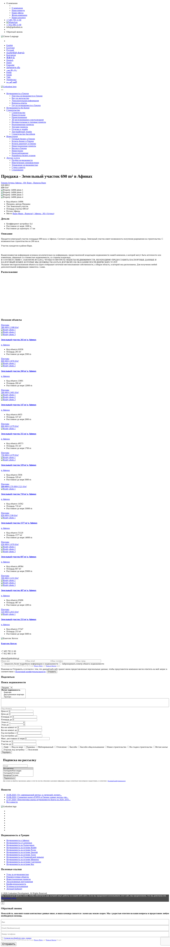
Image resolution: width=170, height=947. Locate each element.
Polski (9, 72)
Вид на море (17, 747)
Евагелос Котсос (9, 643)
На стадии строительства (140, 747)
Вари (43, 183)
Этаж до (4, 725)
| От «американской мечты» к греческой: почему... (34, 795)
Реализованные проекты (23, 124)
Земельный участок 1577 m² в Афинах (19, 523)
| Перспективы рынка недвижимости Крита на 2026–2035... (38, 799)
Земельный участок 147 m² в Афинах (18, 405)
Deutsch (9, 60)
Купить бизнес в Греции (23, 141)
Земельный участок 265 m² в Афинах (18, 340)
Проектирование (19, 117)
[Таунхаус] (13, 697)
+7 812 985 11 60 (13, 25)
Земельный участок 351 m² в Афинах (18, 434)
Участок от (6, 741)
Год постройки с (8, 733)
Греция (4, 183)
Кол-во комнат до (9, 730)
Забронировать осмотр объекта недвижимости (83, 664)
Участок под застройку (14, 750)
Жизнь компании (19, 15)
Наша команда (18, 10)
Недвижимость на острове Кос (20, 864)
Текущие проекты (20, 127)
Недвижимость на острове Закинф (22, 852)
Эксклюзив (33, 750)
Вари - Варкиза (34, 183)
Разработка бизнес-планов (23, 155)
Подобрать (6, 752)
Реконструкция (18, 115)
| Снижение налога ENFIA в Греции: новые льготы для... (37, 797)
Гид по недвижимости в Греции (26, 105)
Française (10, 65)
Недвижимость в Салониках (19, 843)
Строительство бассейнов (23, 134)
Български (11, 55)
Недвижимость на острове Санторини (23, 862)
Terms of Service (51, 666)
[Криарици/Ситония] (18, 775)
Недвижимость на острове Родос (21, 850)
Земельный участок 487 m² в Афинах (18, 590)
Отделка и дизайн (20, 129)
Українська (11, 79)
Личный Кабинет (14, 889)
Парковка (30, 747)
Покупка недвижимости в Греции (27, 96)
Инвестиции (12, 136)
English (9, 45)
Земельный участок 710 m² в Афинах (18, 494)
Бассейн (73, 747)
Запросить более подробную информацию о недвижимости (31, 664)
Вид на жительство (20, 98)
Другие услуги (13, 158)
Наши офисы (18, 13)
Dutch (9, 62)
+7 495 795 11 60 (13, 20)
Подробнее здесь (8, 898)
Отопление (62, 747)
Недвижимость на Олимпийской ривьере (25, 857)
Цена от (4, 711)
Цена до (4, 714)
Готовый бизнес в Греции (23, 139)
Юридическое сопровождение (25, 163)
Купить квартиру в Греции (24, 143)
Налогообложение (20, 153)
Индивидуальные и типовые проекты (29, 122)
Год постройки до (9, 736)
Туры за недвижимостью (17, 874)
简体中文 (10, 57)
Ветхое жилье (161, 747)
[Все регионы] (18, 768)
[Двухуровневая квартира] (13, 695)
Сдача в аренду (18, 167)
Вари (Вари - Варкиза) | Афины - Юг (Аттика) (33, 213)
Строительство (13, 110)
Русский (10, 50)
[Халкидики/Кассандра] (18, 771)
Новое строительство (116, 747)
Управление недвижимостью (25, 165)
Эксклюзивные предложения (19, 881)
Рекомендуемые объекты (17, 877)
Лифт (6, 747)
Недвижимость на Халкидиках (20, 845)
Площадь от (6, 717)
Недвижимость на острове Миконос (22, 859)
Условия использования (17, 886)
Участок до (6, 744)
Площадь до (6, 719)
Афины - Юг (21, 183)
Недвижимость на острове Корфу (21, 847)
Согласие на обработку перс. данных (17, 938)
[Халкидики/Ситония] (18, 773)
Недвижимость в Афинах (17, 840)
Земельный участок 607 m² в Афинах (18, 557)
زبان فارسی (11, 70)
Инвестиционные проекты (24, 146)
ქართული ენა (13, 67)
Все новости (12, 802)
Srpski (9, 75)
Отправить (52, 672)
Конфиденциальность (16, 884)
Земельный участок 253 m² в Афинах (18, 619)
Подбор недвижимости (22, 160)
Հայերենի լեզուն (15, 53)
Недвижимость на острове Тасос (21, 855)
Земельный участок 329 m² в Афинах (18, 465)
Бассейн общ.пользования (92, 747)
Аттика (11, 183)
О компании (17, 8)
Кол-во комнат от (9, 727)
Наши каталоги (19, 17)
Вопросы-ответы (19, 103)
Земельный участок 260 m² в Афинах (18, 371)
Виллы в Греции (19, 148)
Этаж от (4, 722)
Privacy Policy (38, 666)
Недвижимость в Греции (17, 93)
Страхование (17, 170)
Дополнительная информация (25, 101)
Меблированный (45, 747)
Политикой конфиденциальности (30, 671)
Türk (8, 77)
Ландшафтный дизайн (22, 132)
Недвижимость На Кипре (17, 108)
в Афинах (5, 345)
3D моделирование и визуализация (28, 120)
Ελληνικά (10, 48)
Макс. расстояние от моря (12, 738)
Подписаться (9, 778)
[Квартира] (13, 692)
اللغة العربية (11, 82)
